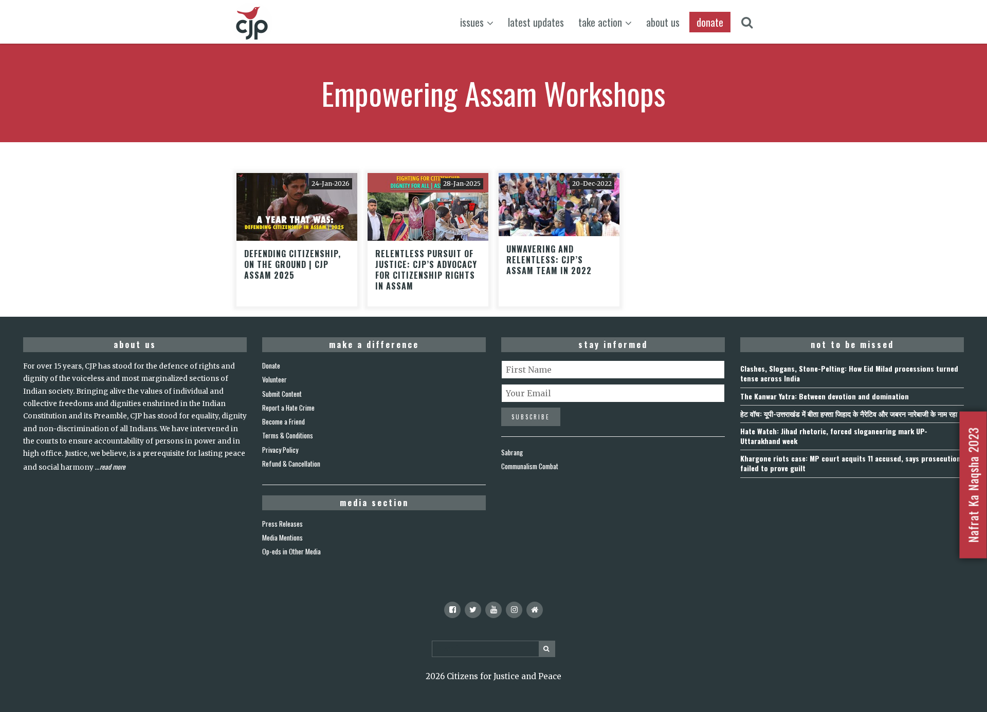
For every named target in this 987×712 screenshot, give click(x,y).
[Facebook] (452, 610)
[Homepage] (534, 610)
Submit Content (282, 394)
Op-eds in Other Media (291, 551)
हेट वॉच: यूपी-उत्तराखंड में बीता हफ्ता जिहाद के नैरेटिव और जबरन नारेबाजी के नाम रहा (848, 413)
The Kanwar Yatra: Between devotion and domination (824, 396)
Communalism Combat (529, 466)
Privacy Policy (280, 450)
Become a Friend (283, 421)
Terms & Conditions (287, 435)
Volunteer (274, 379)
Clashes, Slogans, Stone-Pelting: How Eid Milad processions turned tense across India (849, 373)
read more (112, 466)
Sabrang (512, 452)
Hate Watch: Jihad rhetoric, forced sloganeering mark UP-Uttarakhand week (833, 436)
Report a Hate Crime (288, 407)
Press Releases (282, 523)
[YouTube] (493, 610)
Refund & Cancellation (291, 463)
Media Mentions (282, 537)
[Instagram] (514, 610)
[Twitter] (473, 610)
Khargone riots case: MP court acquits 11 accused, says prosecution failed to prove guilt (850, 463)
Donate (271, 365)
